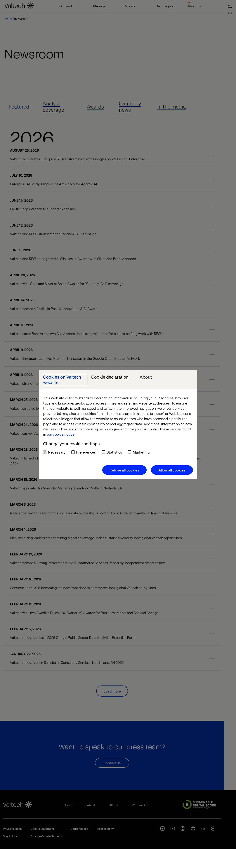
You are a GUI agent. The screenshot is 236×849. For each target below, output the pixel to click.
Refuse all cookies (124, 470)
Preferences (86, 452)
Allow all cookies (171, 470)
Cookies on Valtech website (62, 379)
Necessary (56, 452)
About (146, 377)
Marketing (141, 452)
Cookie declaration (110, 377)
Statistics (114, 452)
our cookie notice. (61, 434)
